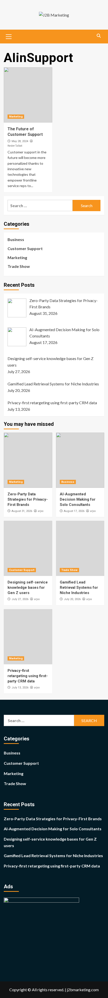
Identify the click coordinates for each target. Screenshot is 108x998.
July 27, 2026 (20, 599)
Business (16, 239)
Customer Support (25, 248)
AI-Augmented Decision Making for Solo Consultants (77, 499)
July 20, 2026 (72, 599)
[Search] (98, 36)
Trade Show (19, 266)
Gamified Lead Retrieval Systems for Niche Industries (79, 587)
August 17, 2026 (74, 511)
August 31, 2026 (22, 511)
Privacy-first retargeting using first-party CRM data (28, 675)
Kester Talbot (15, 145)
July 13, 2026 (20, 687)
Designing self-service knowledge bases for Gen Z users (28, 587)
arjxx (40, 511)
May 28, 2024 (20, 141)
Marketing (16, 116)
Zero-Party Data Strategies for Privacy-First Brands (28, 499)
